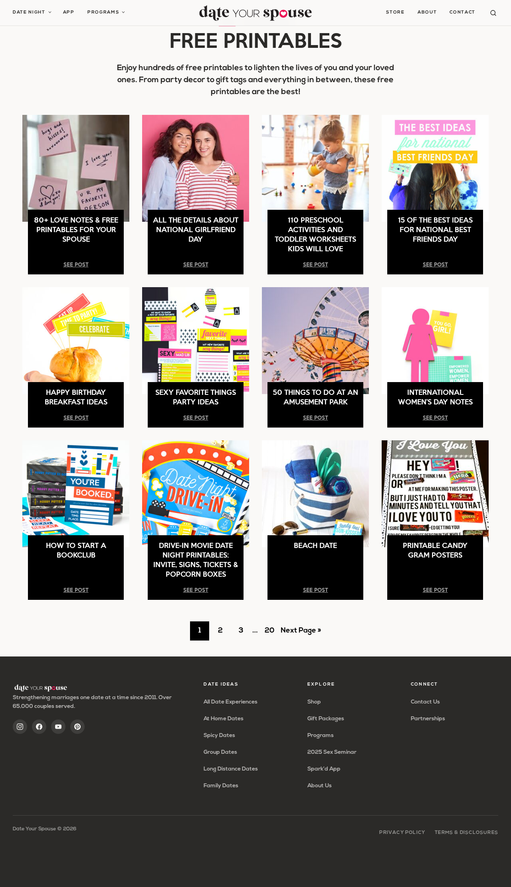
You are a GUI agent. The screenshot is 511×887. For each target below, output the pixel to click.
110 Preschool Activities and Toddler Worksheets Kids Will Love (315, 234)
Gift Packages (325, 719)
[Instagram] (20, 726)
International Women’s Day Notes (435, 396)
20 (271, 634)
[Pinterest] (77, 726)
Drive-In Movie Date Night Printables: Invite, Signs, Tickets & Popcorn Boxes (195, 559)
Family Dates (221, 786)
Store (395, 12)
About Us (319, 786)
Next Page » (301, 634)
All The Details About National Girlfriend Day (195, 229)
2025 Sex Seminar (332, 752)
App (69, 12)
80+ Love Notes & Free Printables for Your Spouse (76, 229)
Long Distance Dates (231, 769)
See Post (76, 264)
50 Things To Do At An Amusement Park (315, 396)
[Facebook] (39, 726)
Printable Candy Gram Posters (435, 550)
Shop (314, 702)
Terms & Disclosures (466, 832)
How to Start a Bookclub (76, 550)
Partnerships (428, 719)
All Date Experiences (230, 702)
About (427, 12)
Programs (103, 12)
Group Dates (220, 752)
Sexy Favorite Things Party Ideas (195, 396)
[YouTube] (58, 726)
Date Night (29, 12)
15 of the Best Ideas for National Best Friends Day (435, 229)
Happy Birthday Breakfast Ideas (76, 396)
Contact (462, 12)
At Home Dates (224, 719)
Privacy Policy (402, 832)
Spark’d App (324, 769)
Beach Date (315, 545)
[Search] (493, 13)
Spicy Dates (219, 736)
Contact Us (425, 702)
